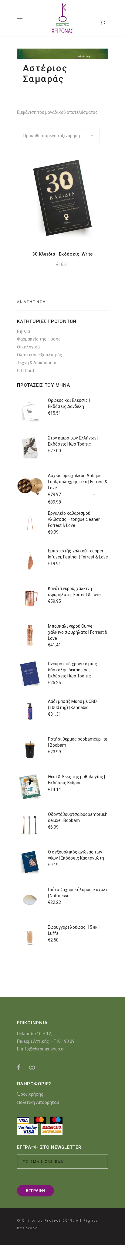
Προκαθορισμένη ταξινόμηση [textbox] (51, 135)
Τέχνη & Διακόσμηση (37, 362)
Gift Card (25, 370)
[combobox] (58, 135)
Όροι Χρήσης (30, 1094)
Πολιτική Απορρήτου (38, 1102)
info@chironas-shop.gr (43, 1049)
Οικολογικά (28, 346)
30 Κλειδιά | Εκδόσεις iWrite (62, 254)
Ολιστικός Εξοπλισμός (39, 354)
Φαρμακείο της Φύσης (39, 339)
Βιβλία (23, 331)
